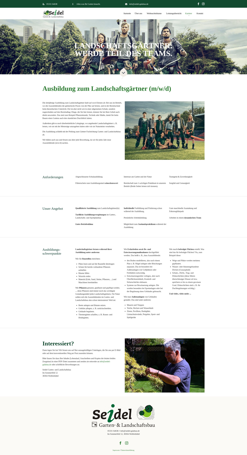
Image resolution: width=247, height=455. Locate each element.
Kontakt (200, 13)
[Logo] (123, 426)
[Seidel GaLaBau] (53, 13)
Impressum (116, 450)
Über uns (138, 13)
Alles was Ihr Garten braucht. (88, 4)
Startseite (127, 13)
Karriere (188, 13)
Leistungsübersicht (173, 13)
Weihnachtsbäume (154, 13)
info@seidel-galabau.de (138, 4)
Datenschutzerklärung (127, 450)
